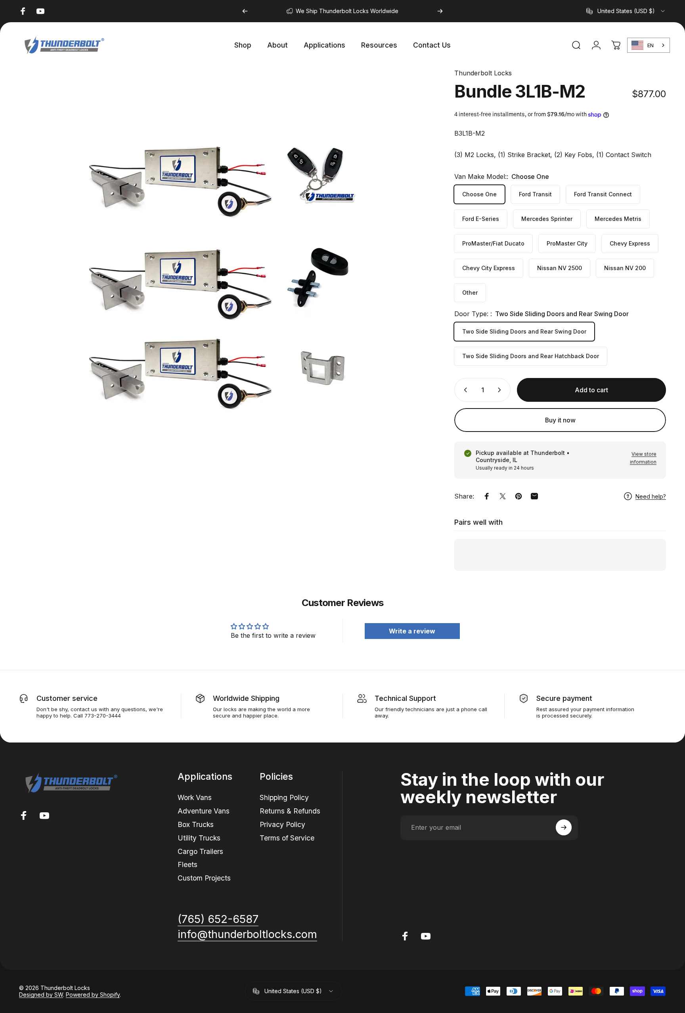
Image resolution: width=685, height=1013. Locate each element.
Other (470, 292)
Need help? (650, 496)
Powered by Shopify (93, 994)
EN (650, 45)
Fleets (187, 864)
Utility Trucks (199, 837)
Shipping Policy (284, 797)
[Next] (440, 11)
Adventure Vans (204, 810)
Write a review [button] (412, 631)
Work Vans (195, 797)
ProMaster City (567, 243)
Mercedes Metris (618, 218)
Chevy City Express (488, 268)
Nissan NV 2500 (559, 268)
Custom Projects (204, 877)
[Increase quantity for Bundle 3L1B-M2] (501, 389)
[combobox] (626, 11)
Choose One (479, 194)
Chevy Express (630, 243)
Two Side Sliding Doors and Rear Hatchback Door (530, 356)
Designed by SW (41, 994)
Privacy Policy (282, 824)
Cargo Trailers (200, 851)
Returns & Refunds (290, 810)
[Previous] (245, 11)
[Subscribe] (564, 827)
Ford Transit (535, 194)
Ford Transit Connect (603, 194)
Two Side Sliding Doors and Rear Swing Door (524, 331)
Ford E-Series (480, 218)
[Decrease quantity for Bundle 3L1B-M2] (464, 389)
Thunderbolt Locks (483, 73)
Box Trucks (196, 824)
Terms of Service (287, 837)
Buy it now (560, 420)
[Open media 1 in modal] (224, 273)
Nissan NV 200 (625, 268)
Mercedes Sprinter (546, 218)
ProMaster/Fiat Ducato (493, 243)
